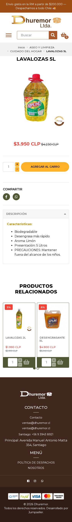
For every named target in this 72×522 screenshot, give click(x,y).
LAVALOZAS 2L (16, 337)
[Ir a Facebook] (28, 481)
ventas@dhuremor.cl (36, 423)
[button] (34, 368)
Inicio (21, 47)
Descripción (16, 214)
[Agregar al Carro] (26, 362)
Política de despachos (36, 462)
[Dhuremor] (36, 22)
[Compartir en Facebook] (6, 197)
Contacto (36, 417)
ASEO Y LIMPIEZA (42, 47)
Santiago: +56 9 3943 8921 (36, 434)
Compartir (12, 189)
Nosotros (36, 468)
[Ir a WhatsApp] (43, 481)
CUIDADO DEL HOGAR (26, 51)
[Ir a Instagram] (35, 481)
